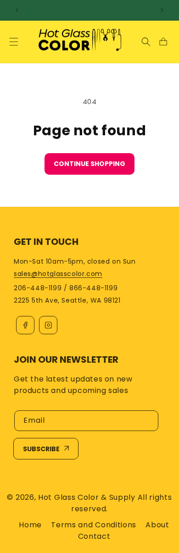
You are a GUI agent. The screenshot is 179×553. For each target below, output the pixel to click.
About (157, 525)
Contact (94, 536)
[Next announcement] (162, 10)
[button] (14, 42)
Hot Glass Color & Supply (86, 497)
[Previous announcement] (17, 10)
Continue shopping (89, 163)
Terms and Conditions (93, 525)
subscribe (41, 448)
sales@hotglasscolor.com (58, 273)
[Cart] (163, 42)
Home (30, 525)
